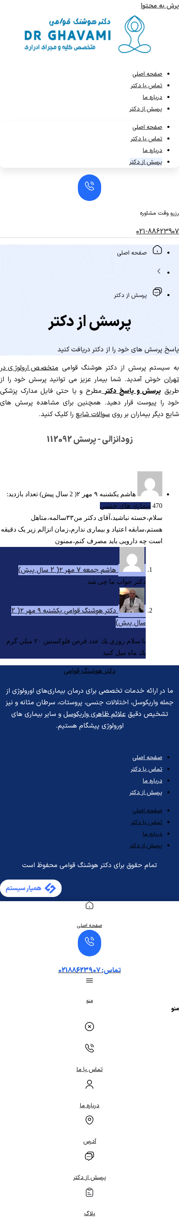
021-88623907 (157, 232)
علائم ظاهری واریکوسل (94, 714)
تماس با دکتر (146, 85)
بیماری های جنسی (125, 506)
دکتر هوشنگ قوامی (90, 671)
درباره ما (152, 97)
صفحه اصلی (147, 74)
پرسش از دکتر (145, 109)
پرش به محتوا (160, 6)
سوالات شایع (93, 414)
